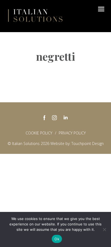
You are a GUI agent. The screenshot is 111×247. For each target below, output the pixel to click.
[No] (104, 229)
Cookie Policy (39, 133)
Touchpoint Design (87, 143)
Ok (56, 239)
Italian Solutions (35, 15)
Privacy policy (72, 133)
